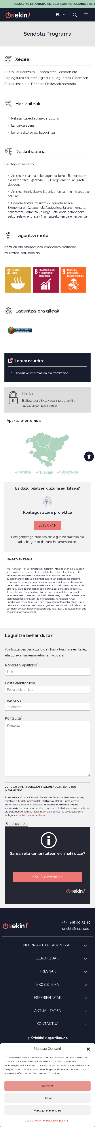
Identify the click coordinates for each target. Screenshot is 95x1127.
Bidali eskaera (16, 824)
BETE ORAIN (47, 525)
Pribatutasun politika (55, 1120)
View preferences (47, 1110)
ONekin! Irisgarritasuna (49, 1038)
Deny (48, 1098)
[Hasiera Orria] (20, 15)
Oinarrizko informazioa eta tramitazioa (41, 373)
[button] (88, 1048)
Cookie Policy (33, 1120)
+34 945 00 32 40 (76, 922)
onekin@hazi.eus (75, 928)
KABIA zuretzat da (47, 877)
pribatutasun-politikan (32, 815)
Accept (47, 1086)
